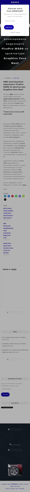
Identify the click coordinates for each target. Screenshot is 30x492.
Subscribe (9, 27)
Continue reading (15, 32)
